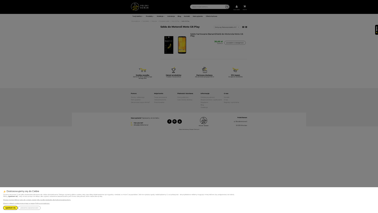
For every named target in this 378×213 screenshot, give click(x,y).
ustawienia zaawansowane (29, 208)
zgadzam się (10, 208)
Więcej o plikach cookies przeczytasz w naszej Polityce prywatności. (26, 203)
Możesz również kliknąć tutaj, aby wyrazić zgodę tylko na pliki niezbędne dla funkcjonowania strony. (37, 200)
